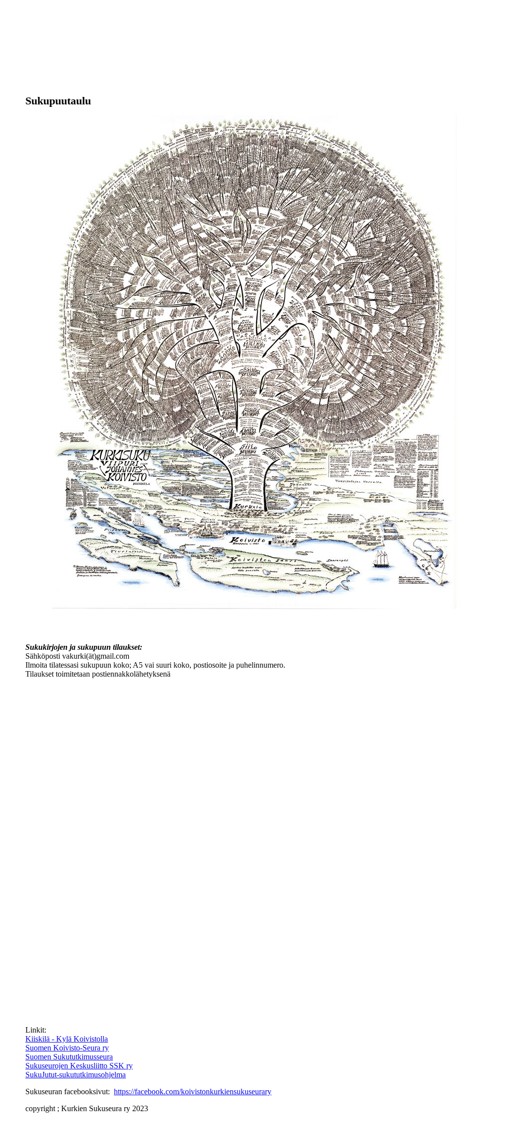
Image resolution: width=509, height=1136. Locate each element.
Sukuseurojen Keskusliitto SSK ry (79, 1065)
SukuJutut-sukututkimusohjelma (75, 1074)
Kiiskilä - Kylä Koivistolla (66, 1039)
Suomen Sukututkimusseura (69, 1056)
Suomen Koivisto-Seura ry (67, 1048)
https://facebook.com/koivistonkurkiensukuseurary (192, 1091)
